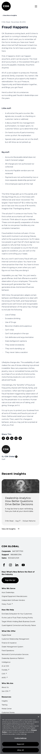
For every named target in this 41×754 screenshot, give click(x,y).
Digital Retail (6, 635)
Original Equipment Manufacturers (14, 596)
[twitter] (7, 438)
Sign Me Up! (10, 580)
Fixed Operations (8, 651)
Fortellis (4, 670)
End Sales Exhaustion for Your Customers (17, 614)
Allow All (20, 750)
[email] (16, 438)
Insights (5, 701)
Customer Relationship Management (15, 639)
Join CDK (5, 691)
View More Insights (10, 15)
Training (4, 705)
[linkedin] (11, 438)
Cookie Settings (20, 738)
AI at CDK (5, 666)
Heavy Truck (6, 604)
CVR (3, 674)
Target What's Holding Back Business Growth (18, 621)
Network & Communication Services (15, 654)
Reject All (20, 744)
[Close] (38, 716)
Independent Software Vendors (13, 600)
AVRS (4, 678)
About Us (5, 687)
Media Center (7, 709)
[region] (20, 734)
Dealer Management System (12, 647)
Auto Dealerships (8, 592)
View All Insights (9, 529)
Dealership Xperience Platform (13, 658)
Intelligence (6, 662)
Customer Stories (8, 712)
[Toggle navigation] (36, 6)
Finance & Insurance (9, 643)
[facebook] (3, 438)
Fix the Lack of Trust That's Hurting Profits (17, 618)
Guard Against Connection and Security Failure (19, 625)
